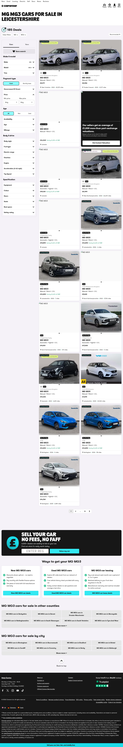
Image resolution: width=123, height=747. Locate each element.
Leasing (15, 1)
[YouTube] (18, 691)
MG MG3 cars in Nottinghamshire (16, 621)
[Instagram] (13, 691)
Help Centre (6, 678)
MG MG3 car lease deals (102, 593)
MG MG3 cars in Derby (76, 648)
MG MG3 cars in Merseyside (106, 614)
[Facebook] (3, 691)
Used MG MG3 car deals (61, 593)
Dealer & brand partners (75, 680)
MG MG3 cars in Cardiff (16, 648)
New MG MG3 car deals (20, 593)
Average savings (6, 720)
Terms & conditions (41, 699)
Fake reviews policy (99, 699)
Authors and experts (43, 683)
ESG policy (79, 699)
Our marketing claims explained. (12, 718)
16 (85, 511)
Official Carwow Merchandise (46, 689)
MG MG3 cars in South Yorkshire (76, 621)
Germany (13, 707)
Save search (21, 51)
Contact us (40, 680)
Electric (22, 1)
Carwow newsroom (43, 686)
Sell (28, 1)
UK (5, 707)
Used (8, 1)
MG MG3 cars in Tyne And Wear (106, 621)
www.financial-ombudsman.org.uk (14, 733)
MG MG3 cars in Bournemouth (46, 643)
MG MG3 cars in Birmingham (16, 643)
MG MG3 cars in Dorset (46, 614)
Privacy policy (88, 699)
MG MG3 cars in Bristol (106, 643)
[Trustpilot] (108, 683)
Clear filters (7, 35)
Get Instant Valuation (101, 143)
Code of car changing (114, 702)
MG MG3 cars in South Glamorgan (46, 621)
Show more (61, 626)
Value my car (64, 551)
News (39, 1)
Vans (33, 1)
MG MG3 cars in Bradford (76, 643)
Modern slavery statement (113, 699)
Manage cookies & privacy (56, 699)
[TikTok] (23, 691)
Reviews (46, 1)
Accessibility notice (101, 702)
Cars (11, 44)
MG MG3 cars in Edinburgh (107, 648)
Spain (21, 707)
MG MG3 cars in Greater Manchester (76, 614)
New (3, 1)
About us (39, 677)
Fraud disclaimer (70, 699)
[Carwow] (9, 6)
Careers (70, 677)
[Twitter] (8, 691)
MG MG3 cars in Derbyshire (16, 614)
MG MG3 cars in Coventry (46, 648)
